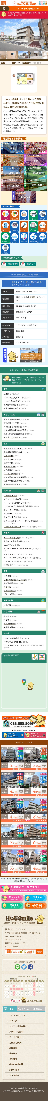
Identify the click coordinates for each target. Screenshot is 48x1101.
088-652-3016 (14, 905)
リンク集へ (14, 1075)
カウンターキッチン (24, 218)
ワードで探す (15, 1037)
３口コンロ (15, 230)
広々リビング (33, 218)
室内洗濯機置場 (5, 252)
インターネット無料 (33, 230)
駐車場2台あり (42, 230)
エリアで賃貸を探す (18, 1026)
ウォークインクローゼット (14, 218)
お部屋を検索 (15, 1043)
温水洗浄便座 (33, 241)
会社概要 (13, 1059)
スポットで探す (16, 1032)
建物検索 (13, 1053)
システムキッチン (42, 218)
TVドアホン (5, 241)
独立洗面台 (24, 241)
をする (37, 898)
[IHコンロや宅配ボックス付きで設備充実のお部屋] (31, 361)
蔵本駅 (32, 297)
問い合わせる (37, 905)
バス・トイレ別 (42, 241)
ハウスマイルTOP (17, 1015)
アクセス (13, 1021)
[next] (46, 33)
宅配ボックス (5, 230)
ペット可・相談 (5, 218)
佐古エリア (30, 264)
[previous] (1, 33)
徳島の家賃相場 (16, 1064)
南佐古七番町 (13, 264)
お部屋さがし (14, 898)
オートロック (24, 230)
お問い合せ (14, 1070)
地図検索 (13, 1048)
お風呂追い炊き (14, 241)
